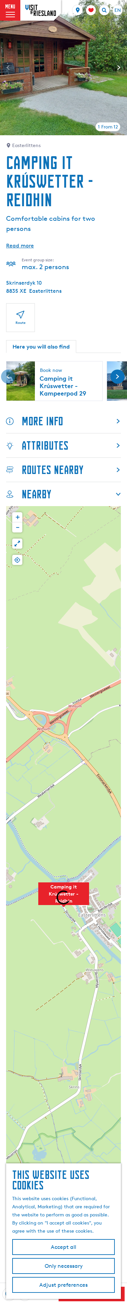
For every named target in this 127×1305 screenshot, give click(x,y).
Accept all (63, 1247)
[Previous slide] (8, 68)
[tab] (108, 126)
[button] (17, 517)
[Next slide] (119, 68)
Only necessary (64, 1266)
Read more (20, 245)
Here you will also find (41, 346)
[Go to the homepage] (40, 10)
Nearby (36, 494)
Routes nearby (52, 469)
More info (42, 421)
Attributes (45, 445)
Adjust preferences (63, 1285)
